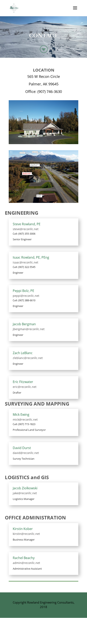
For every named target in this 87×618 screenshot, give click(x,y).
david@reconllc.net (26, 453)
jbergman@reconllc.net (29, 329)
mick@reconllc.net (25, 419)
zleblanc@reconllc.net (28, 358)
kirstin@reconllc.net (26, 534)
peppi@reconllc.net (26, 296)
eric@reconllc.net (24, 387)
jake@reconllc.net (25, 493)
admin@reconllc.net (26, 563)
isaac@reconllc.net (25, 262)
